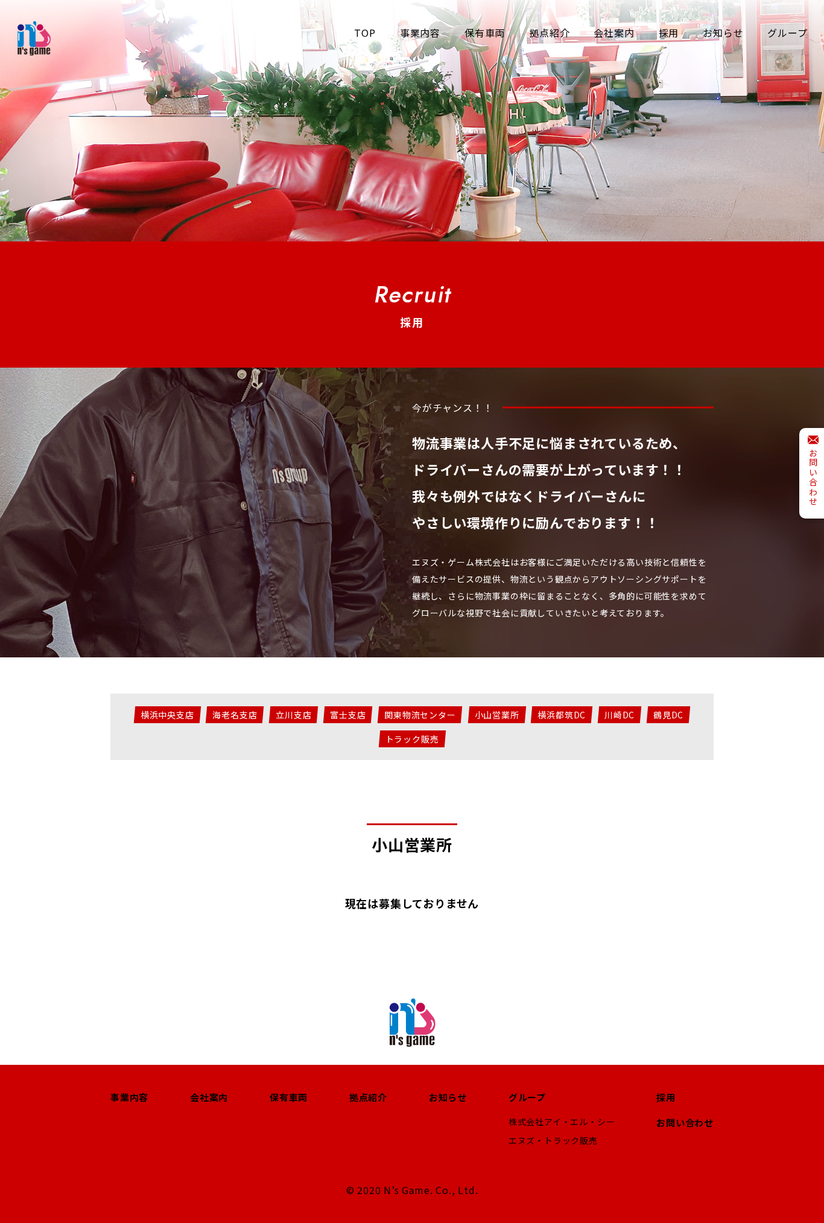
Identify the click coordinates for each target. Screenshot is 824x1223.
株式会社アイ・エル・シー (562, 1122)
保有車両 (289, 1097)
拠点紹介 (368, 1097)
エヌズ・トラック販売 (553, 1140)
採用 (666, 1097)
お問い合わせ (685, 1122)
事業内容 (129, 1097)
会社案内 (209, 1097)
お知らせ (448, 1097)
